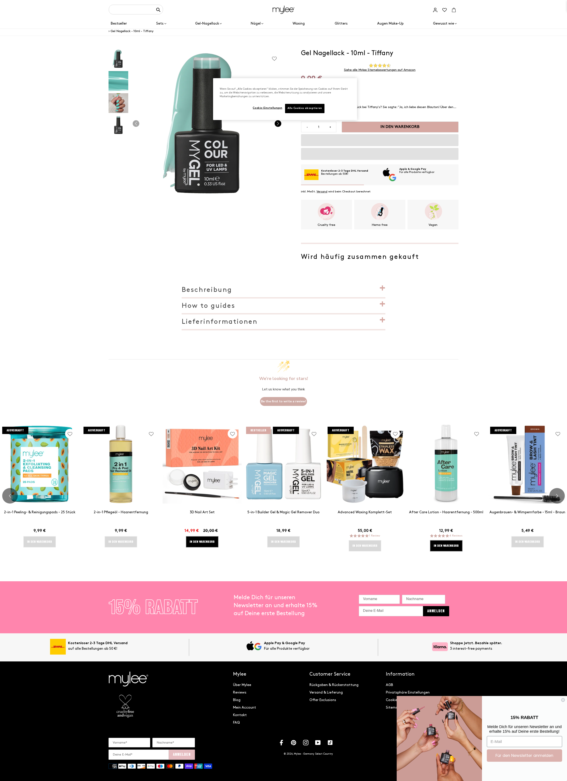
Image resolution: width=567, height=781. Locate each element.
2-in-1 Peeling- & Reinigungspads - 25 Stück (39, 512)
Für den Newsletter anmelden (524, 755)
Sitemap (393, 707)
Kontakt (240, 715)
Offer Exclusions (322, 700)
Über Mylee (242, 685)
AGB (389, 685)
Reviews (239, 692)
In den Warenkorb (202, 541)
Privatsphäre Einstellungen (408, 692)
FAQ (236, 722)
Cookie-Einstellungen (267, 108)
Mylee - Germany (304, 754)
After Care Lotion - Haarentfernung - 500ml (446, 512)
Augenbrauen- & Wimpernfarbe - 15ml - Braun (527, 512)
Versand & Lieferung (326, 692)
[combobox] (136, 9)
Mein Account (244, 707)
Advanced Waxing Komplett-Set (365, 512)
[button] (379, 140)
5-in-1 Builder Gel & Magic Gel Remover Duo (283, 512)
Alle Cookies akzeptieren (304, 108)
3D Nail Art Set (202, 512)
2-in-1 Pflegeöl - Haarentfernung (121, 512)
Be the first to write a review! (283, 401)
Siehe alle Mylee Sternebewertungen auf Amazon (380, 69)
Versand (322, 191)
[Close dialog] (563, 700)
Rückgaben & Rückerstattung (334, 685)
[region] (285, 99)
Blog (237, 700)
